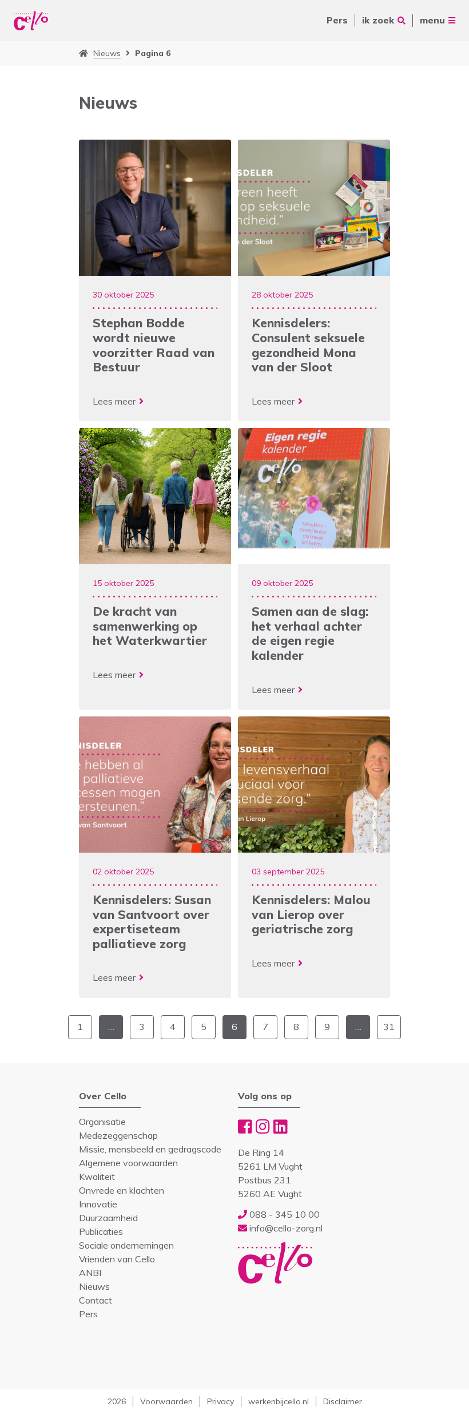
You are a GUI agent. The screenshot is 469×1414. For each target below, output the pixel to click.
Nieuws (107, 53)
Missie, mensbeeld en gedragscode (150, 1149)
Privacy (220, 1401)
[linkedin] (280, 1126)
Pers (337, 20)
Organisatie (102, 1121)
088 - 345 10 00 (283, 1214)
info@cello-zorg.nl (285, 1228)
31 (389, 1026)
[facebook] (245, 1126)
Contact (95, 1300)
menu (432, 20)
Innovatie (98, 1204)
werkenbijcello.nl (278, 1401)
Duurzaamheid (108, 1217)
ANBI (90, 1272)
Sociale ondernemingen (126, 1245)
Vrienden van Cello (117, 1259)
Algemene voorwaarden (128, 1163)
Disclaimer (342, 1401)
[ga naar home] (83, 53)
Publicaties (101, 1231)
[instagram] (263, 1126)
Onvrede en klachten (121, 1190)
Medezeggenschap (118, 1135)
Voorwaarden (166, 1401)
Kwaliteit (97, 1176)
